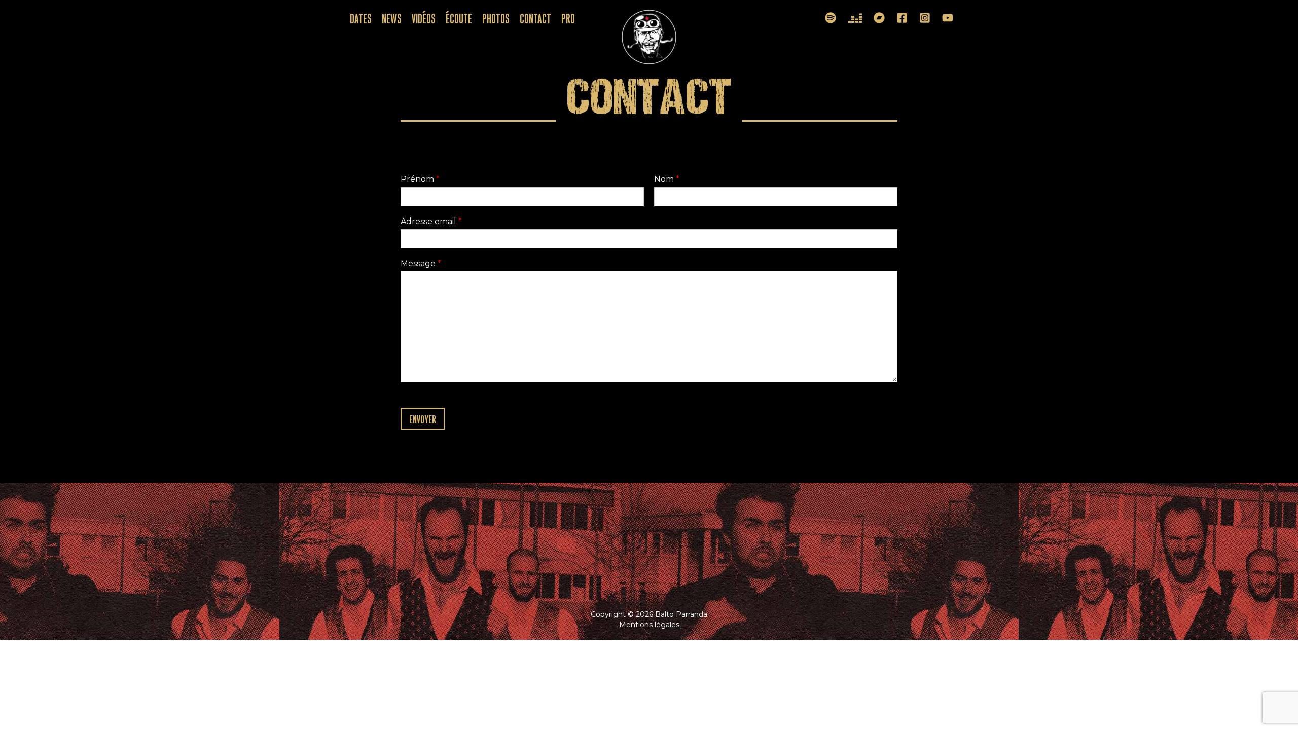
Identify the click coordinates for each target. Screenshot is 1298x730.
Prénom (420, 179)
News (392, 18)
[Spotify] (830, 17)
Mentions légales (649, 624)
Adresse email (431, 221)
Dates (361, 18)
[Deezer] (855, 18)
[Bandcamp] (879, 17)
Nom (666, 179)
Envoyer (422, 418)
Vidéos (424, 18)
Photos (496, 18)
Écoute (459, 18)
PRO (568, 18)
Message (421, 263)
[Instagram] (924, 17)
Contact (535, 18)
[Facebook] (902, 17)
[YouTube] (947, 17)
